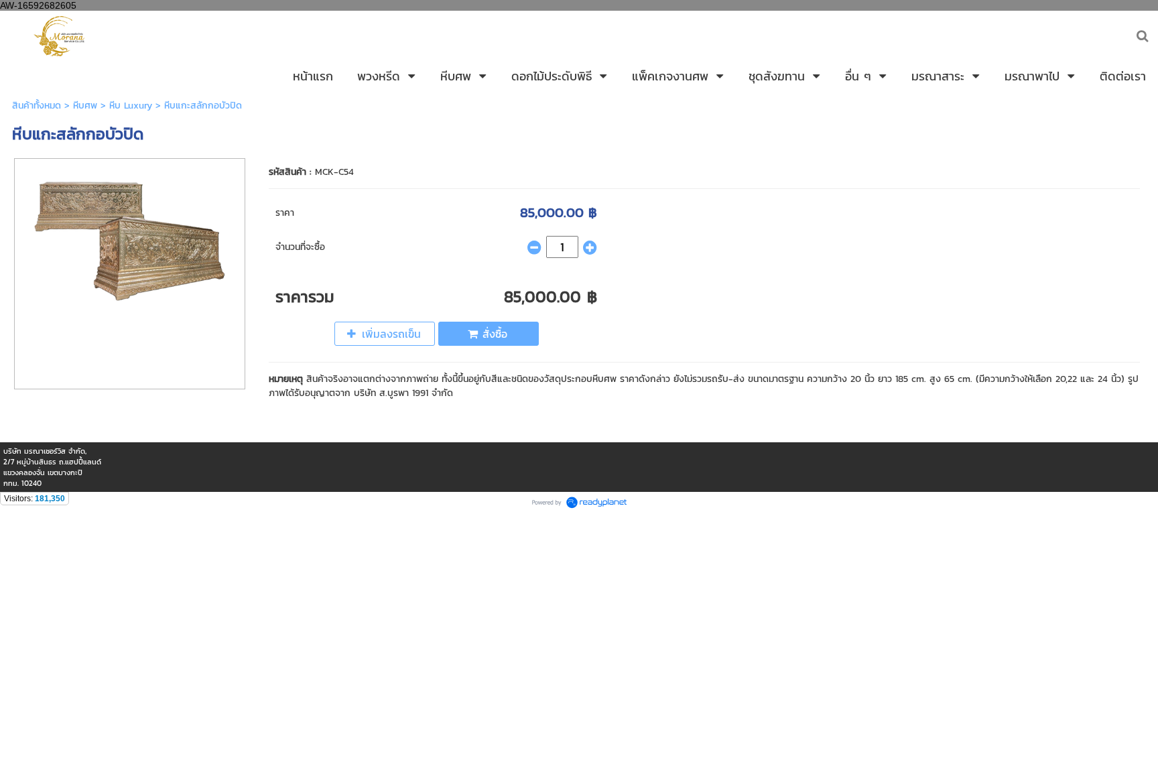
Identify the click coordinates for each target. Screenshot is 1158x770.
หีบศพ (85, 106)
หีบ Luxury (130, 106)
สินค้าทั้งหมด (36, 106)
